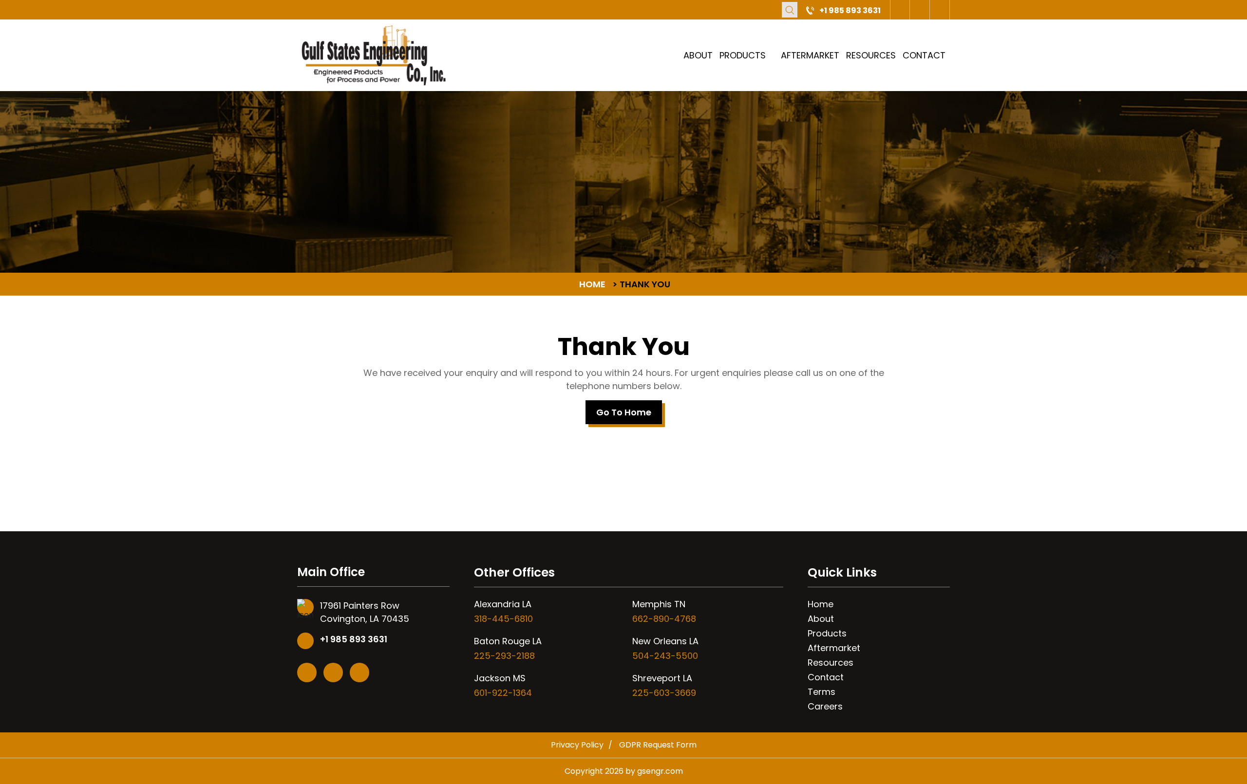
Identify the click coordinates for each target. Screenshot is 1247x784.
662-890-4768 (664, 619)
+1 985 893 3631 (850, 10)
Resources (871, 55)
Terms (821, 692)
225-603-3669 (664, 693)
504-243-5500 (665, 656)
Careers (825, 706)
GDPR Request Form (658, 744)
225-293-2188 (504, 656)
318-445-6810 (503, 619)
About (698, 55)
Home (820, 604)
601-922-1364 (503, 693)
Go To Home (623, 412)
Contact (924, 55)
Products (742, 55)
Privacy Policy (577, 744)
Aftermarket (810, 55)
